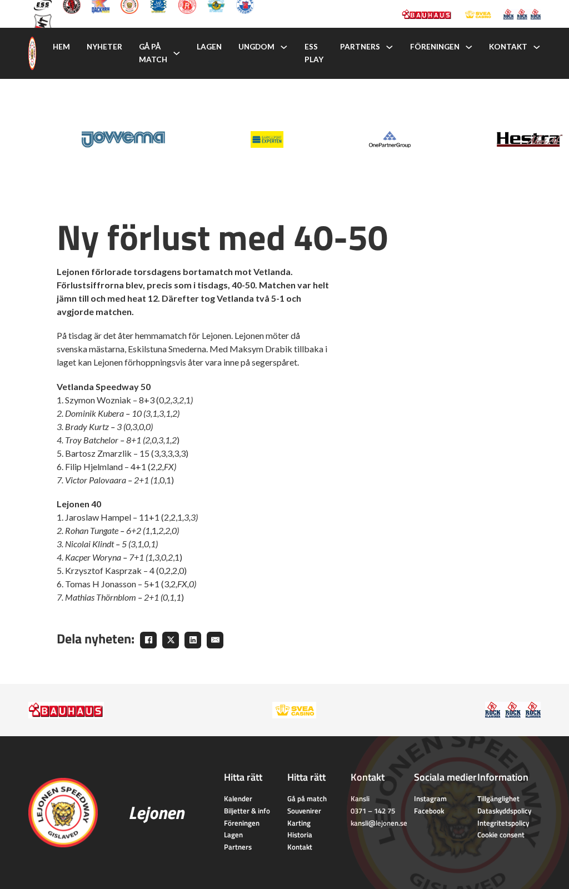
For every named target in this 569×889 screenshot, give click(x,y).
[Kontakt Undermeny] (537, 47)
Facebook (429, 810)
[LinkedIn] (192, 640)
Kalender (238, 798)
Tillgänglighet (498, 798)
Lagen (209, 46)
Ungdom (256, 46)
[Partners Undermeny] (389, 47)
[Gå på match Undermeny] (177, 53)
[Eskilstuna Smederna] (43, 22)
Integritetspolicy (503, 822)
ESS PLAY (314, 53)
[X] (170, 640)
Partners (360, 46)
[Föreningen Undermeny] (469, 47)
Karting (299, 822)
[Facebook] (148, 640)
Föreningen (435, 46)
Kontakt (508, 46)
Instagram (430, 798)
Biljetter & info (247, 810)
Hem (61, 46)
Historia (299, 834)
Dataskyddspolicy (504, 810)
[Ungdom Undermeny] (284, 47)
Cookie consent (501, 834)
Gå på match (153, 53)
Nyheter (104, 46)
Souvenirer (304, 810)
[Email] (215, 640)
